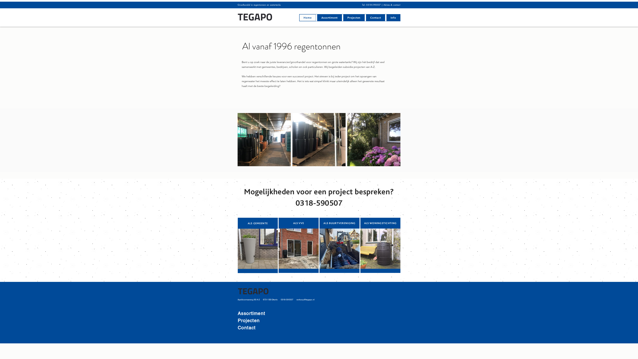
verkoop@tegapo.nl (305, 300)
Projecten (249, 320)
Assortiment (251, 313)
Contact (247, 327)
